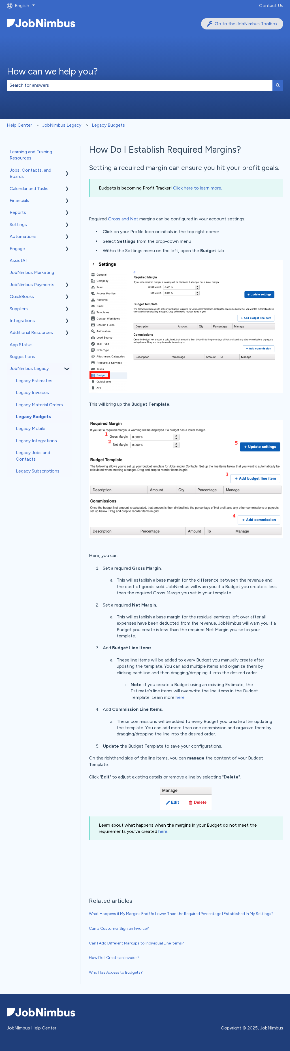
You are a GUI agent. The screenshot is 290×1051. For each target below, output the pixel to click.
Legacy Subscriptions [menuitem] (37, 471)
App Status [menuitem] (21, 344)
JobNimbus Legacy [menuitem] (29, 368)
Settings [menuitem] (18, 224)
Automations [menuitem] (23, 236)
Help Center (19, 125)
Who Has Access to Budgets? (116, 972)
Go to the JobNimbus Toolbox (246, 23)
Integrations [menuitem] (22, 320)
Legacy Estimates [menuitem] (34, 380)
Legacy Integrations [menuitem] (36, 440)
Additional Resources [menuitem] (31, 332)
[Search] (277, 85)
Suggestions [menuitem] (22, 356)
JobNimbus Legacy (61, 125)
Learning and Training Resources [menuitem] (31, 155)
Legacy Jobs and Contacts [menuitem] (33, 455)
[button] (67, 170)
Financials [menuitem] (19, 200)
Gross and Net (123, 219)
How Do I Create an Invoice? (114, 957)
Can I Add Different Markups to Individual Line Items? (136, 943)
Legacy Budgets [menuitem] (33, 416)
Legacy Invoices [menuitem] (32, 392)
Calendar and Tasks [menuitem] (29, 188)
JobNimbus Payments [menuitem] (32, 284)
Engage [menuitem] (17, 248)
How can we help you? (52, 71)
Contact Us (271, 5)
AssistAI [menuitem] (18, 260)
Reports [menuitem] (18, 212)
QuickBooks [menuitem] (22, 296)
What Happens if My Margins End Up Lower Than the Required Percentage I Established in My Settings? (181, 913)
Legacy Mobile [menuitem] (30, 428)
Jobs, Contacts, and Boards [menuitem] (30, 173)
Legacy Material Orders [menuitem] (39, 404)
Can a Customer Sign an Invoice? (119, 928)
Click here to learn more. (197, 188)
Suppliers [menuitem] (19, 308)
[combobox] (139, 85)
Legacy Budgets (108, 125)
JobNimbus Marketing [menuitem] (32, 272)
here (180, 697)
